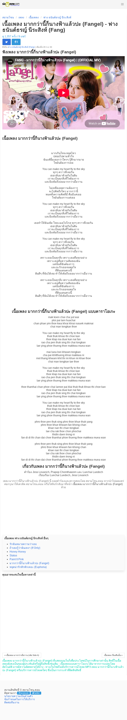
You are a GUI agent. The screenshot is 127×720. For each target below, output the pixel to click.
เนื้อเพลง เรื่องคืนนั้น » (113, 655)
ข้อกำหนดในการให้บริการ (19, 699)
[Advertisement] (63, 510)
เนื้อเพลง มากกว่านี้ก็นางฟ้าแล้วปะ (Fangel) (98, 484)
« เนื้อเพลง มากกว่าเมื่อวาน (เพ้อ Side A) (21, 655)
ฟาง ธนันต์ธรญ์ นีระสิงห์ (57, 17)
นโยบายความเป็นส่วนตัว (18, 696)
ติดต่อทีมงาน (11, 702)
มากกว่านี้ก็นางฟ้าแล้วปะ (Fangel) (29, 563)
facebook (24, 693)
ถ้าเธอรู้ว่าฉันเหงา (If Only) (25, 547)
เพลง (21, 17)
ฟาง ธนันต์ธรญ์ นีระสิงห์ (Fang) (21, 47)
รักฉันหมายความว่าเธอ (23, 544)
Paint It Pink (17, 559)
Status (13, 555)
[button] (122, 4)
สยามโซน (8, 17)
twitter (37, 693)
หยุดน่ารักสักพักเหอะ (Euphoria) (28, 567)
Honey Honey (18, 551)
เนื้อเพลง (34, 17)
